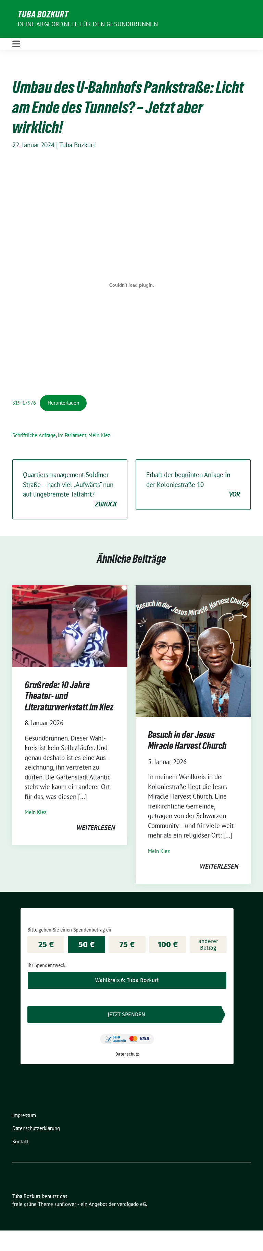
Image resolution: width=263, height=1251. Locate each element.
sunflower (65, 1204)
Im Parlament (72, 435)
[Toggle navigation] (16, 44)
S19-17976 (24, 402)
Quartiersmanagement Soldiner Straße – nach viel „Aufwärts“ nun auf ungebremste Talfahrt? (70, 489)
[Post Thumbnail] (69, 625)
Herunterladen (63, 402)
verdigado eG (131, 1204)
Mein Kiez (99, 435)
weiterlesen (95, 828)
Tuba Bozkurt (43, 14)
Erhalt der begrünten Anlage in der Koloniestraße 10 (193, 484)
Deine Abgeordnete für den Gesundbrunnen (88, 24)
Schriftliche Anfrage (34, 435)
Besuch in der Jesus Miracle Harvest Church (187, 740)
